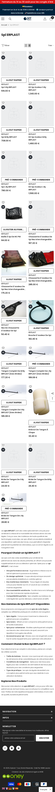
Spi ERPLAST (14, 25)
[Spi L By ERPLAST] (13, 163)
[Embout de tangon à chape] (41, 402)
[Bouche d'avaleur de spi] (41, 312)
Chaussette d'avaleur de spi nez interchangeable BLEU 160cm (40, 238)
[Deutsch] (10, 788)
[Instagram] (11, 748)
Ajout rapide (14, 80)
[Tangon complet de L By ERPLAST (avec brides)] (41, 353)
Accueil (4, 25)
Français (43, 789)
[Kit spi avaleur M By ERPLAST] (41, 113)
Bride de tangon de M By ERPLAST (40, 481)
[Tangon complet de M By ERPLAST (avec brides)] (13, 353)
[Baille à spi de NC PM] (13, 213)
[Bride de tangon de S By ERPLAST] (13, 456)
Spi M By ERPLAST (9, 137)
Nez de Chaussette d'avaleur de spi (10, 329)
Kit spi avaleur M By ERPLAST (38, 138)
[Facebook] (5, 748)
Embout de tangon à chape (38, 431)
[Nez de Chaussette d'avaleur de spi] (13, 308)
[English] (3, 788)
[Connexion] (44, 18)
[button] (26, 45)
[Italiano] (13, 788)
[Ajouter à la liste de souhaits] (3, 53)
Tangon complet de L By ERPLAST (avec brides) (40, 372)
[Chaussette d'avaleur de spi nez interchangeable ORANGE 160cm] (13, 263)
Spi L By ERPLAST (8, 187)
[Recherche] (10, 18)
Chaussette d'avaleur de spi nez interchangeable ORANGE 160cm (13, 288)
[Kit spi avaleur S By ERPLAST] (41, 63)
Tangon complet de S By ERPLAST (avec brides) (12, 411)
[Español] (17, 788)
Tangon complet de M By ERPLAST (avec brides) (13, 372)
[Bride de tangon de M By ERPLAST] (41, 456)
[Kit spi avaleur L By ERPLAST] (41, 163)
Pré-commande (14, 179)
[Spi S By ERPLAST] (13, 63)
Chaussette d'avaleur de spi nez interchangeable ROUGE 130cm (40, 279)
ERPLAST (5, 84)
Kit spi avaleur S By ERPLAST (37, 88)
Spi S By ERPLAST (8, 87)
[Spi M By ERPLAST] (13, 113)
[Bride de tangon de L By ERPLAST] (13, 499)
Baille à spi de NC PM (11, 236)
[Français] (7, 788)
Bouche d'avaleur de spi (40, 335)
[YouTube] (18, 748)
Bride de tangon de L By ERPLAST (12, 517)
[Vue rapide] (3, 57)
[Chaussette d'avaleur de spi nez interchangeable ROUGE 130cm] (41, 258)
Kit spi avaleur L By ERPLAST (37, 188)
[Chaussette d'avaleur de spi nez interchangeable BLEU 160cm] (41, 213)
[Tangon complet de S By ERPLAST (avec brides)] (13, 392)
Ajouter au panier (14, 229)
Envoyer (44, 738)
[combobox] (45, 789)
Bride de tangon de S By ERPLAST (12, 481)
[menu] (2, 18)
